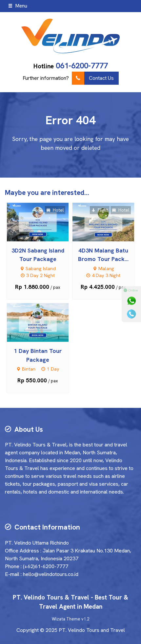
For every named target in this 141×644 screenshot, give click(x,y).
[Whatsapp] (131, 301)
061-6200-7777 (82, 66)
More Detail (43, 221)
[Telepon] (131, 314)
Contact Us (101, 78)
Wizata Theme (66, 619)
